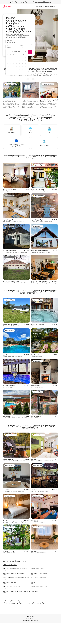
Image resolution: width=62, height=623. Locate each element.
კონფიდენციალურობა (27, 620)
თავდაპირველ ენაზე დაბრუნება (43, 2)
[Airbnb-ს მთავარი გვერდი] (7, 6)
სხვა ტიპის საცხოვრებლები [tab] (10, 564)
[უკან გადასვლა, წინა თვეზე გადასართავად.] (8, 51)
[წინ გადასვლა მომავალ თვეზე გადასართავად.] (25, 51)
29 (22, 70)
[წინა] (27, 79)
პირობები (36, 620)
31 (8, 73)
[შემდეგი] (33, 79)
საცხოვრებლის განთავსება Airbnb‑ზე (46, 6)
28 (19, 70)
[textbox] (12, 47)
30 (25, 70)
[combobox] (19, 42)
